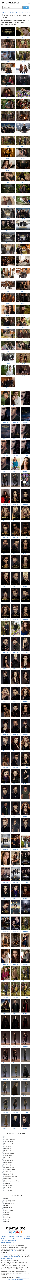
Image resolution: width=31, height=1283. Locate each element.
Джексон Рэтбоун (9, 1174)
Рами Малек (8, 1162)
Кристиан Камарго (9, 1153)
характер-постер (9, 1203)
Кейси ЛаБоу (8, 1148)
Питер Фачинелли (9, 1169)
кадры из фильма (9, 1200)
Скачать (8, 37)
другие (6, 1198)
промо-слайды (8, 1210)
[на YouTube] (17, 1232)
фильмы (19, 1236)
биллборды (7, 1217)
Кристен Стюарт (9, 1137)
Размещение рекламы (15, 1279)
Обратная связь (23, 1278)
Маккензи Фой (8, 1144)
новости (12, 1236)
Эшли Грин (7, 1171)
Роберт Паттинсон (9, 1139)
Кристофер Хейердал (10, 1176)
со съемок (7, 1212)
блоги (3, 1238)
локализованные (9, 1207)
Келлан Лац (7, 1146)
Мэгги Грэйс (7, 1188)
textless (6, 1214)
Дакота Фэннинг (9, 1158)
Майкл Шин (7, 1178)
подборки (26, 1238)
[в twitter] (13, 1232)
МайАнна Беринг (9, 1151)
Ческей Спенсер (9, 1190)
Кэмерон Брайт (9, 1160)
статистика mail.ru (7, 1242)
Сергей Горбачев (6, 1258)
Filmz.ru (13, 1250)
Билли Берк (7, 1183)
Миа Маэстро (8, 1155)
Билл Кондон (8, 1185)
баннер (6, 1221)
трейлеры (4, 1236)
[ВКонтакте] (9, 1232)
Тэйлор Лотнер (8, 1141)
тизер (6, 1205)
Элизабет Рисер (9, 1167)
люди (14, 1238)
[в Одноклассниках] (21, 1232)
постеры (6, 1219)
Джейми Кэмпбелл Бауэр (12, 1181)
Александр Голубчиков (12, 1256)
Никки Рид (7, 1164)
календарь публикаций (8, 1240)
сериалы (27, 1236)
